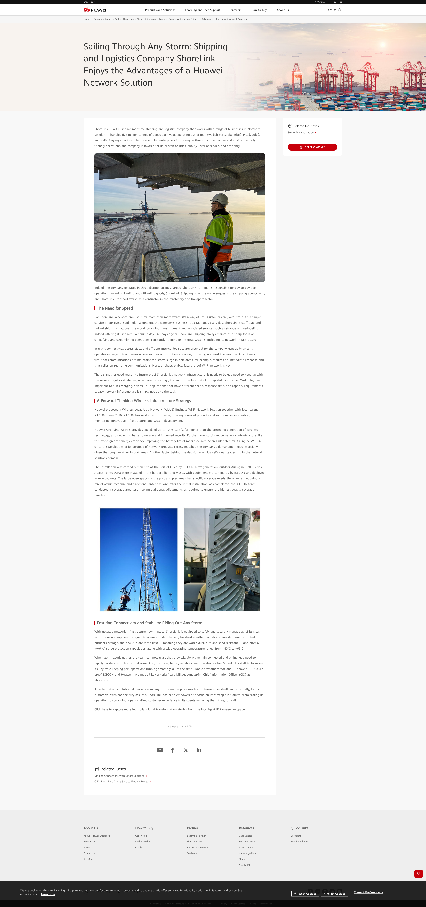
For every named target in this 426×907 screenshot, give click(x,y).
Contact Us (89, 853)
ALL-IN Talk (245, 865)
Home (87, 19)
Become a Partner (196, 835)
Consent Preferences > (368, 892)
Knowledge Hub (247, 853)
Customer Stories (102, 19)
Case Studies (245, 835)
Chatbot (139, 847)
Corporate (296, 835)
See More (88, 859)
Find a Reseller (143, 841)
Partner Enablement (197, 847)
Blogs (242, 859)
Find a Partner (194, 841)
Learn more (48, 894)
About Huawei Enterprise (97, 835)
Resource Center (247, 841)
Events (87, 847)
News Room (90, 841)
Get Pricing (141, 835)
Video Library (246, 847)
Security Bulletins (300, 841)
